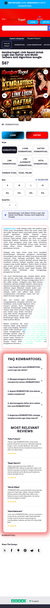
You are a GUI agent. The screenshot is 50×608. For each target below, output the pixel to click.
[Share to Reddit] (32, 550)
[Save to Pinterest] (25, 550)
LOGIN (32, 22)
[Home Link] (16, 19)
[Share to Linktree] (18, 550)
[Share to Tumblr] (39, 550)
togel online (26, 330)
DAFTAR (37, 135)
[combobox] (25, 28)
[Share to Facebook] (11, 550)
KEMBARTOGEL (9, 228)
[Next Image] (45, 95)
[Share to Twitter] (5, 550)
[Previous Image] (4, 95)
